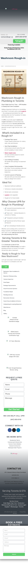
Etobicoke (21, 503)
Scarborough (22, 505)
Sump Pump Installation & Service (12, 301)
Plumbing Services (8, 295)
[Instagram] (14, 430)
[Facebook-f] (10, 430)
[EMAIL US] (3, 29)
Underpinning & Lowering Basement (13, 304)
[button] (14, 4)
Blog (5, 310)
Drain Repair (7, 282)
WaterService (7, 307)
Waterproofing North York (9, 505)
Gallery (5, 313)
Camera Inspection (8, 279)
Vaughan (6, 507)
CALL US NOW (21, 34)
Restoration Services (9, 298)
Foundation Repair (8, 291)
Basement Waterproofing (10, 276)
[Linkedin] (18, 430)
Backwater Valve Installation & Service (11, 272)
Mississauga (14, 507)
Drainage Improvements (10, 285)
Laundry (7, 195)
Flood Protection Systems (10, 288)
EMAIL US (4, 35)
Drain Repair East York (10, 503)
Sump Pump (8, 48)
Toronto (21, 507)
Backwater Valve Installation (15, 48)
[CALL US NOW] (21, 29)
